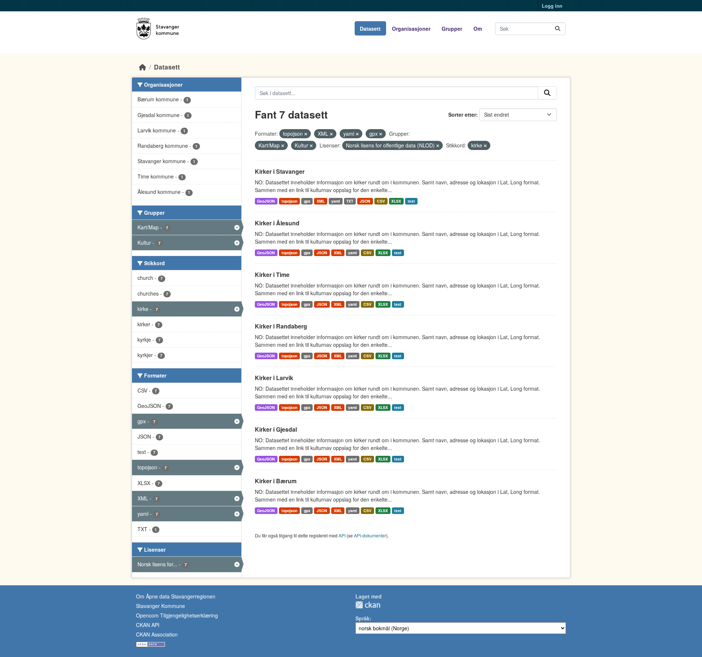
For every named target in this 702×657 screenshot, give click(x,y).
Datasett (370, 28)
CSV (381, 201)
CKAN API (147, 624)
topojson (289, 201)
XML (321, 201)
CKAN (367, 605)
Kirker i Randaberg (281, 326)
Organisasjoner (411, 28)
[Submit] (557, 28)
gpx (307, 201)
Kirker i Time (272, 274)
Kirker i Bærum (276, 481)
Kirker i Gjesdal (276, 429)
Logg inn (552, 5)
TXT (349, 201)
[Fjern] (305, 134)
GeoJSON (266, 201)
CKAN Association (157, 634)
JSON (365, 201)
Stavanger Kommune (160, 605)
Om (477, 28)
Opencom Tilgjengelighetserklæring (177, 615)
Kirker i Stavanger (280, 171)
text (411, 201)
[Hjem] (142, 66)
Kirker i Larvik (274, 377)
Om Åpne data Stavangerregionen (175, 596)
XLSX (396, 201)
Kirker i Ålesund (277, 223)
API (342, 535)
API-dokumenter (370, 535)
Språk (362, 618)
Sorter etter (462, 114)
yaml (335, 201)
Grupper (452, 28)
